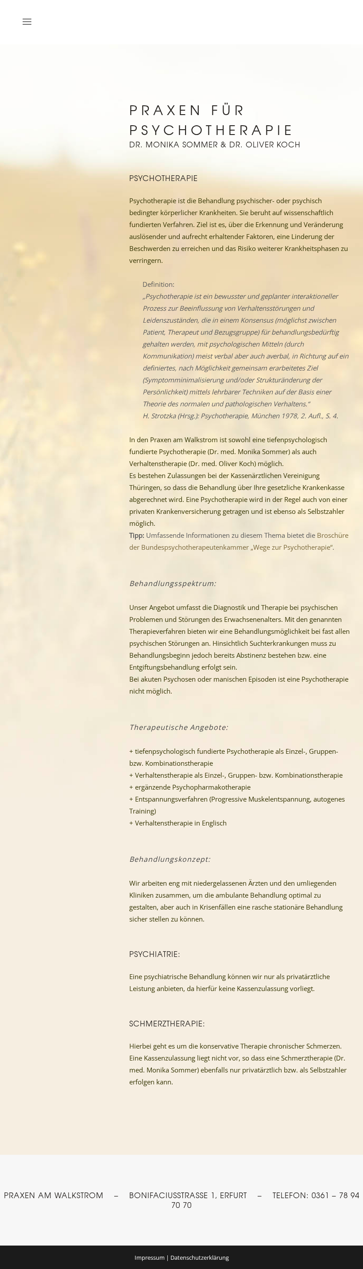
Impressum (150, 1257)
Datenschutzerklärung (199, 1257)
